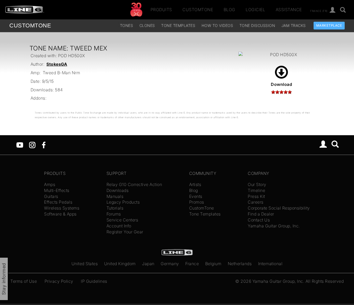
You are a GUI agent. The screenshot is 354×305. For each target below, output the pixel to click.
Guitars (51, 196)
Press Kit (256, 196)
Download (281, 84)
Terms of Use (23, 281)
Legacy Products (123, 202)
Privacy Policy (59, 281)
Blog (229, 9)
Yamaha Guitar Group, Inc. (274, 225)
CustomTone (197, 9)
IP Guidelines (94, 281)
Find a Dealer (261, 214)
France (192, 263)
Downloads (118, 190)
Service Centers (122, 219)
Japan (148, 263)
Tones (126, 25)
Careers (256, 202)
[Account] (333, 10)
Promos (196, 202)
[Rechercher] (343, 10)
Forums (114, 214)
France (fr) (319, 10)
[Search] (335, 144)
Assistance (289, 9)
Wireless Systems (61, 208)
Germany (170, 263)
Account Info (119, 225)
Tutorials (115, 208)
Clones (147, 25)
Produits (161, 9)
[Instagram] (32, 144)
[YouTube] (20, 144)
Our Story (257, 184)
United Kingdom (120, 263)
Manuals (115, 196)
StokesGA (56, 64)
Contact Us (259, 219)
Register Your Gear (125, 231)
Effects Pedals (58, 202)
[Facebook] (44, 144)
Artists (195, 184)
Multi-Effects (56, 190)
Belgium (213, 263)
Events (195, 196)
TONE (30, 25)
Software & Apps (60, 214)
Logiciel (255, 9)
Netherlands (240, 263)
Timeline (256, 190)
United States (85, 263)
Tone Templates (178, 25)
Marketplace (329, 25)
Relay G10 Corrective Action (134, 184)
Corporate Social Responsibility (279, 208)
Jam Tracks (293, 25)
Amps (49, 184)
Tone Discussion (257, 25)
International (270, 263)
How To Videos (217, 25)
